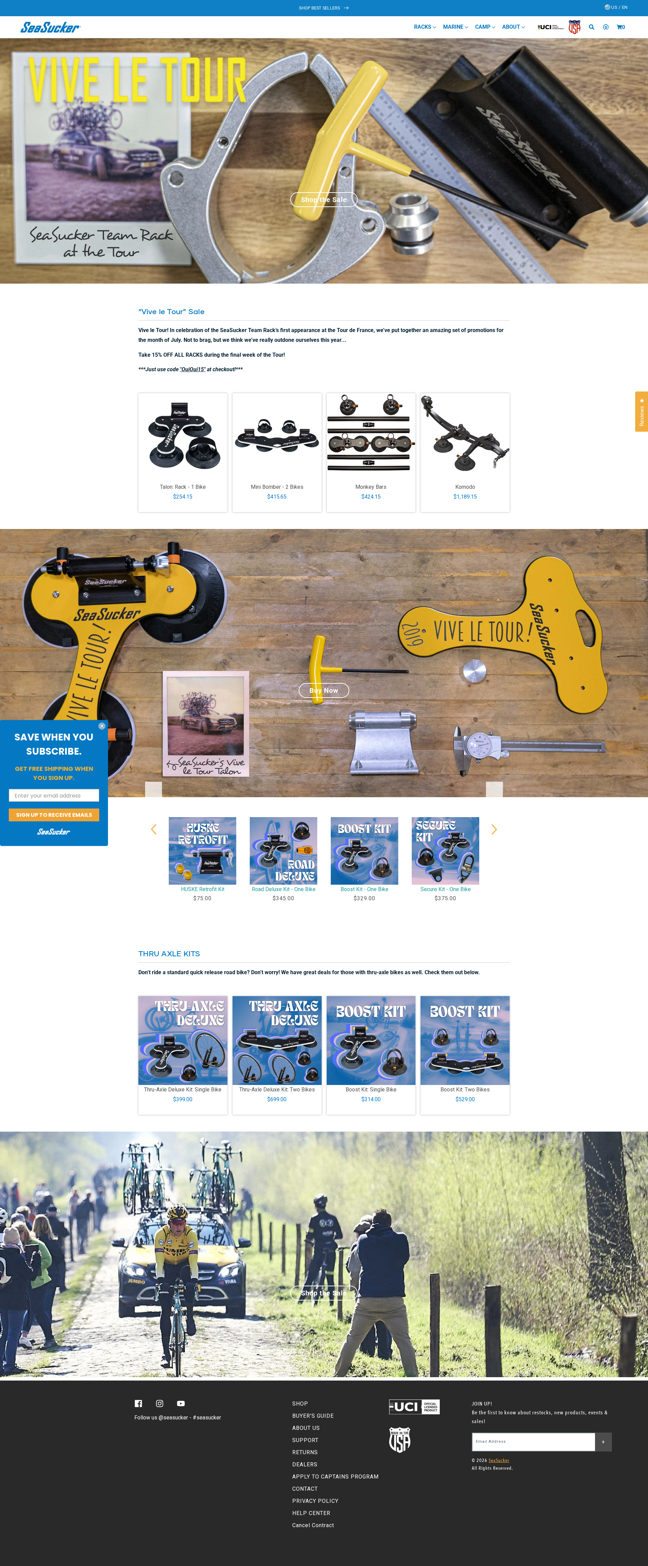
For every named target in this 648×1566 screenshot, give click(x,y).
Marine (454, 27)
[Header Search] (594, 27)
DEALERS (305, 1464)
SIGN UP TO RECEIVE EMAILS (54, 815)
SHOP (300, 1403)
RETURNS (305, 1452)
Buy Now (324, 690)
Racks (423, 27)
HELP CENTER (311, 1513)
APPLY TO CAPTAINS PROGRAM (335, 1476)
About (511, 27)
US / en (619, 7)
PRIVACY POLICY (315, 1501)
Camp (483, 27)
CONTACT (305, 1489)
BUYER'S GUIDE (313, 1416)
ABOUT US (306, 1428)
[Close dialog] (102, 726)
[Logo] (51, 27)
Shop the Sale (324, 200)
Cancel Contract (313, 1525)
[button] (619, 27)
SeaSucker (499, 1460)
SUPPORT (305, 1440)
